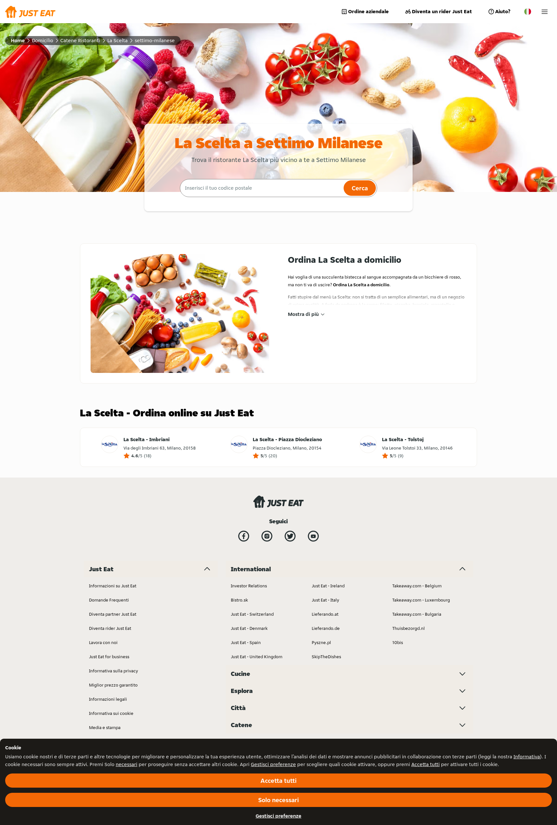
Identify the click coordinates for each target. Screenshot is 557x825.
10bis (397, 642)
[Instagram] (266, 536)
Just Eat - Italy (325, 600)
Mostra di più (303, 314)
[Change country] (527, 11)
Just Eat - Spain (246, 642)
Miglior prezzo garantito (113, 685)
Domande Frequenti (109, 600)
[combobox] (261, 188)
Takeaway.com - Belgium (417, 586)
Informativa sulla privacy (113, 671)
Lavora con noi (103, 642)
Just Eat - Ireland (328, 586)
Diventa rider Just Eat (110, 628)
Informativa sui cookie (111, 713)
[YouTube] (313, 536)
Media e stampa (105, 727)
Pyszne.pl (321, 642)
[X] (290, 536)
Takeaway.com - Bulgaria (416, 614)
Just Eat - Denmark (249, 628)
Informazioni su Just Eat (112, 586)
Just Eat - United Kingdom (256, 656)
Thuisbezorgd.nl (408, 628)
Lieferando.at (325, 614)
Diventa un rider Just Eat (442, 11)
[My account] (544, 12)
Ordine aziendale (368, 11)
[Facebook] (243, 536)
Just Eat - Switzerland (252, 614)
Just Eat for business (109, 656)
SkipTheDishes (326, 656)
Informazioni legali (108, 699)
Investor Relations (249, 586)
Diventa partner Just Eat (112, 614)
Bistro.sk (239, 600)
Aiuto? (502, 11)
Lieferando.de (326, 628)
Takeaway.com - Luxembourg (421, 600)
